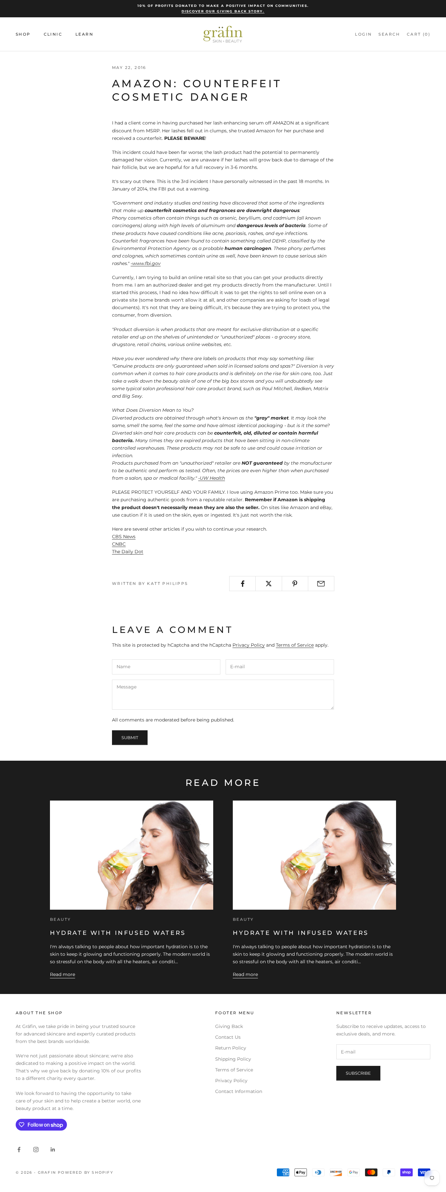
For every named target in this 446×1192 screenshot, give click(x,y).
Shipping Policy (233, 1059)
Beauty (60, 919)
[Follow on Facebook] (19, 1149)
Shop (23, 34)
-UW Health (211, 478)
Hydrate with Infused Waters (118, 932)
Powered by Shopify (85, 1172)
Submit (129, 737)
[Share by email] (321, 583)
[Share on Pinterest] (295, 583)
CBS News (123, 536)
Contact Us (228, 1037)
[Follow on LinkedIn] (53, 1149)
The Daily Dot (127, 552)
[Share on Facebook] (242, 583)
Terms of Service (295, 645)
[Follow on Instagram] (36, 1149)
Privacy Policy (248, 645)
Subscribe (358, 1073)
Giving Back (229, 1026)
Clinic (53, 34)
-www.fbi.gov (146, 263)
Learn (84, 34)
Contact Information (238, 1091)
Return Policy (230, 1048)
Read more (62, 974)
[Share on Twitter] (268, 583)
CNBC (119, 544)
